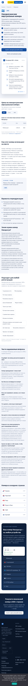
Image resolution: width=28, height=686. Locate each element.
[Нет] (26, 680)
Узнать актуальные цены (14, 54)
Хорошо (14, 683)
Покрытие (9, 7)
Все (4, 112)
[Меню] (25, 2)
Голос (9, 112)
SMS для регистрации (20, 631)
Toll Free (17, 634)
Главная (3, 7)
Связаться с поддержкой (14, 133)
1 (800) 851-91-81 (20, 660)
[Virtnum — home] (2, 2)
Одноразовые (18, 636)
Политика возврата (6, 670)
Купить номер (18, 2)
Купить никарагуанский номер (14, 49)
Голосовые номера (20, 628)
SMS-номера (18, 626)
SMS (15, 112)
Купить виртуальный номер (14, 613)
